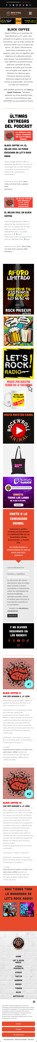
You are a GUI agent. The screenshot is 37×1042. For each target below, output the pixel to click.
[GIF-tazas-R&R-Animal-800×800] (18, 381)
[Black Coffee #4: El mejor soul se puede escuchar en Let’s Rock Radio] (18, 135)
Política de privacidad (21, 1039)
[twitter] (10, 5)
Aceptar (18, 1024)
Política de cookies (8, 1039)
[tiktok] (23, 5)
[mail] (30, 5)
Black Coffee (26, 246)
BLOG (18, 992)
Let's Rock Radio (15, 184)
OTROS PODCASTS (18, 967)
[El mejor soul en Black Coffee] (18, 202)
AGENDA (18, 980)
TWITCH (18, 976)
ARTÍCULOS (18, 996)
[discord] (27, 5)
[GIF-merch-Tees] (18, 445)
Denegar (18, 1029)
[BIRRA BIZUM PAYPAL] (18, 316)
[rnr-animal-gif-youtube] (18, 413)
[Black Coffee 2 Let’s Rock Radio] (18, 768)
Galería (12, 909)
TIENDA (18, 988)
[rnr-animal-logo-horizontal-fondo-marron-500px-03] (13, 12)
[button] (34, 1002)
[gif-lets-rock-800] (18, 348)
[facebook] (6, 5)
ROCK (6, 187)
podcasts (25, 184)
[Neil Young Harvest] (10, 909)
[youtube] (13, 5)
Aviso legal (31, 1039)
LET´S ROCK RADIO (18, 961)
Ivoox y (30, 89)
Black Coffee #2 (12, 802)
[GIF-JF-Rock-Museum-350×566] (18, 265)
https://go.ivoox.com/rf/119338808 (25, 909)
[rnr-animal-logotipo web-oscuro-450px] (18, 936)
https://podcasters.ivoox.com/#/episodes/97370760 (8, 909)
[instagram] (17, 5)
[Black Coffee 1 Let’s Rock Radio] (18, 659)
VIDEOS (18, 972)
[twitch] (20, 5)
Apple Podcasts (14, 92)
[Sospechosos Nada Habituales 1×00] (27, 909)
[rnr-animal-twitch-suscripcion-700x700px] (18, 477)
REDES (18, 984)
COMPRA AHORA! (26, 2)
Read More (8, 189)
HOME (18, 956)
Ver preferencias (18, 1035)
